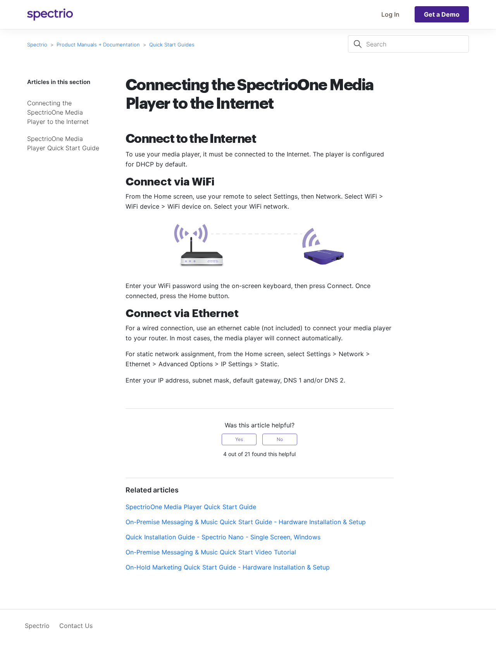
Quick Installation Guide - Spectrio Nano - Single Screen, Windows (223, 537)
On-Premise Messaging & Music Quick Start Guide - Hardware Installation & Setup (246, 522)
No (280, 439)
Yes (239, 439)
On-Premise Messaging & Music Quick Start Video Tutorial (211, 552)
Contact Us (76, 626)
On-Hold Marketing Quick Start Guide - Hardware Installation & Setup (228, 567)
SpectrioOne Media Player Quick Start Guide (63, 143)
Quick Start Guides (172, 44)
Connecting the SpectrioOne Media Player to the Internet (58, 112)
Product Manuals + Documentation (98, 44)
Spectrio (37, 44)
